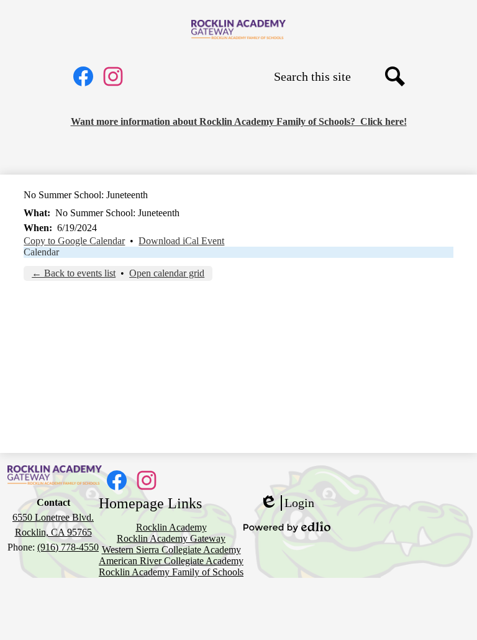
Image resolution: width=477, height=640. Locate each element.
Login (287, 503)
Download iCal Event (181, 240)
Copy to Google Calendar (74, 240)
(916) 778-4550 (68, 547)
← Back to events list (74, 273)
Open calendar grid (166, 273)
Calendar (41, 252)
